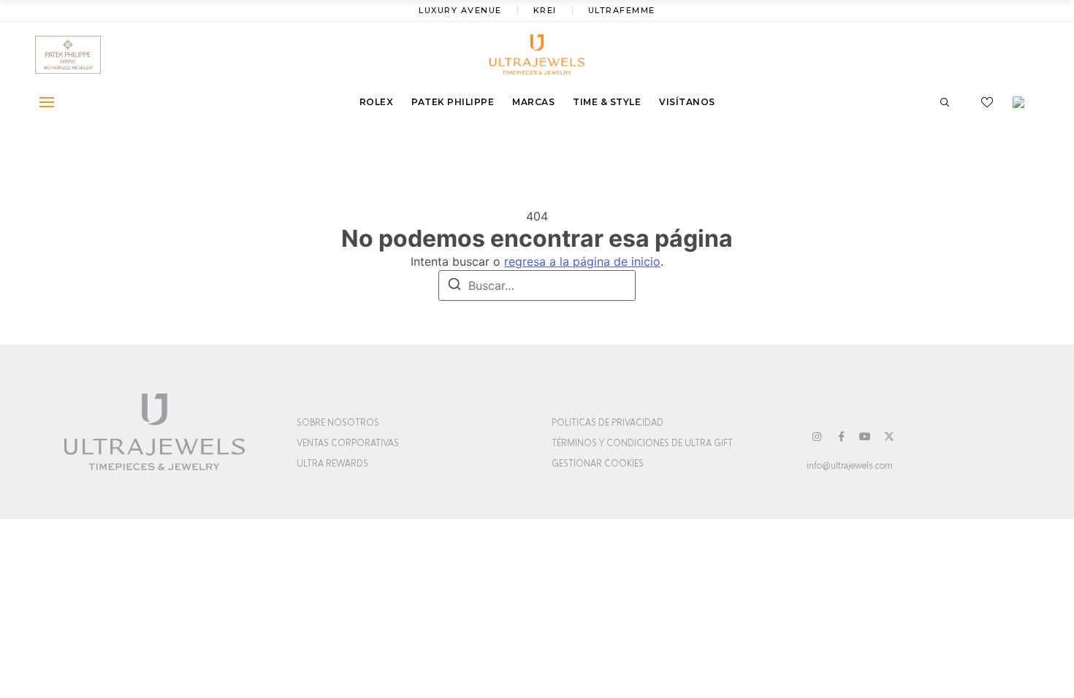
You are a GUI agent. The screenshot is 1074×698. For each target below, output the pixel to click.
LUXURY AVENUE (460, 10)
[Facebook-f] (841, 436)
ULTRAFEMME (621, 10)
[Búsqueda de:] (537, 285)
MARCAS (533, 101)
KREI (545, 10)
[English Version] (1023, 102)
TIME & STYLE (607, 101)
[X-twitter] (889, 436)
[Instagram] (817, 436)
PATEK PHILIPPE (452, 101)
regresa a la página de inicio (582, 261)
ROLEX (376, 101)
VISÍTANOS (687, 101)
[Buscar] (454, 286)
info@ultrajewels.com (850, 466)
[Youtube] (865, 436)
